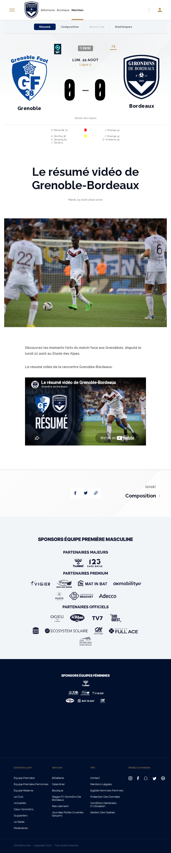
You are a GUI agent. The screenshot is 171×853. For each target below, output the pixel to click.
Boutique (63, 10)
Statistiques (123, 26)
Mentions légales (101, 784)
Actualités (20, 803)
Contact (95, 778)
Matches (77, 10)
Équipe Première (24, 778)
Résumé (44, 26)
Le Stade (19, 821)
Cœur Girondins (23, 809)
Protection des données (105, 796)
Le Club (18, 796)
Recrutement (60, 806)
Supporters (21, 815)
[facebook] (75, 493)
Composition (70, 26)
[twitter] (85, 493)
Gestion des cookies (102, 812)
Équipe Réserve (23, 790)
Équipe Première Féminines (31, 784)
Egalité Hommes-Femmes (106, 790)
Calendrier (58, 784)
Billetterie (48, 10)
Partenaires (21, 828)
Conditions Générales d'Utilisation (103, 804)
